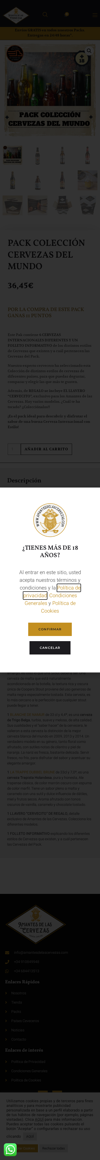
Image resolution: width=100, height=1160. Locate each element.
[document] (50, 580)
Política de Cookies (58, 607)
